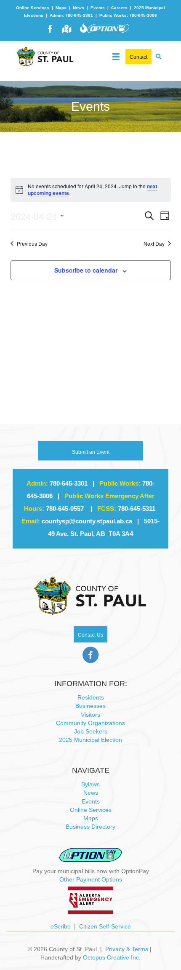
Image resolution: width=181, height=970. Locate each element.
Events (97, 7)
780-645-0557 (65, 508)
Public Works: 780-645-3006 (128, 15)
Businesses (90, 705)
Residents (90, 697)
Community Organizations (90, 723)
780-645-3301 (69, 483)
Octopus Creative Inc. (112, 957)
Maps (61, 7)
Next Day (154, 243)
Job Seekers (90, 731)
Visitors (90, 714)
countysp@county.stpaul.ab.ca (87, 521)
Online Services (32, 7)
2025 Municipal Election (90, 739)
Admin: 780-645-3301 (71, 15)
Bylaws (90, 784)
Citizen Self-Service (105, 926)
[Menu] (115, 54)
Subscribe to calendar (85, 270)
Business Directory (90, 826)
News (78, 7)
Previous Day (32, 243)
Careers (119, 7)
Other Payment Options (90, 879)
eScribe (61, 926)
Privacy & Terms (126, 949)
